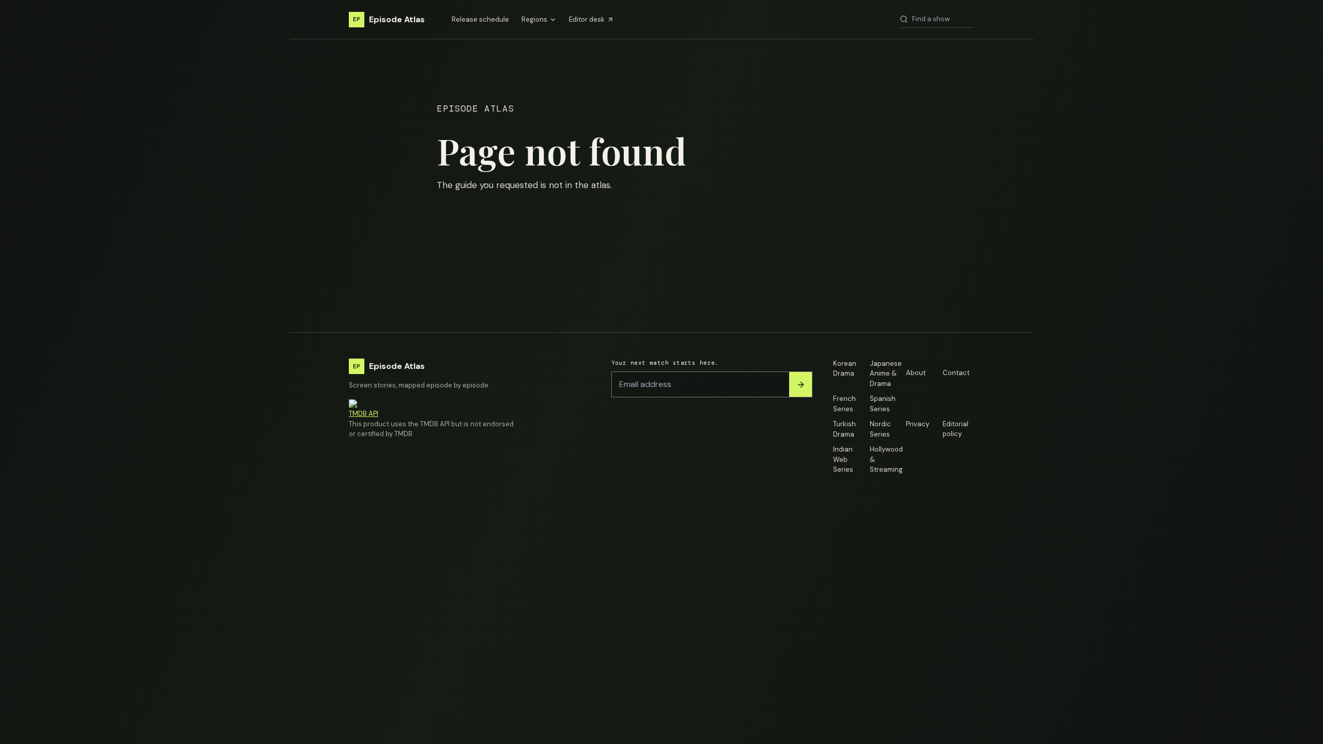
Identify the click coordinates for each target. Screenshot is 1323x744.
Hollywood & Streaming (885, 459)
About (916, 372)
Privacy (917, 424)
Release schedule (480, 19)
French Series (844, 403)
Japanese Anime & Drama (885, 373)
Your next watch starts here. (665, 362)
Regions (534, 19)
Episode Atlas (389, 19)
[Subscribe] (800, 384)
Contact (956, 372)
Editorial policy (955, 429)
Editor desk (587, 19)
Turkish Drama (844, 429)
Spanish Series (883, 403)
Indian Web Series (843, 459)
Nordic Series (880, 429)
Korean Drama (844, 368)
